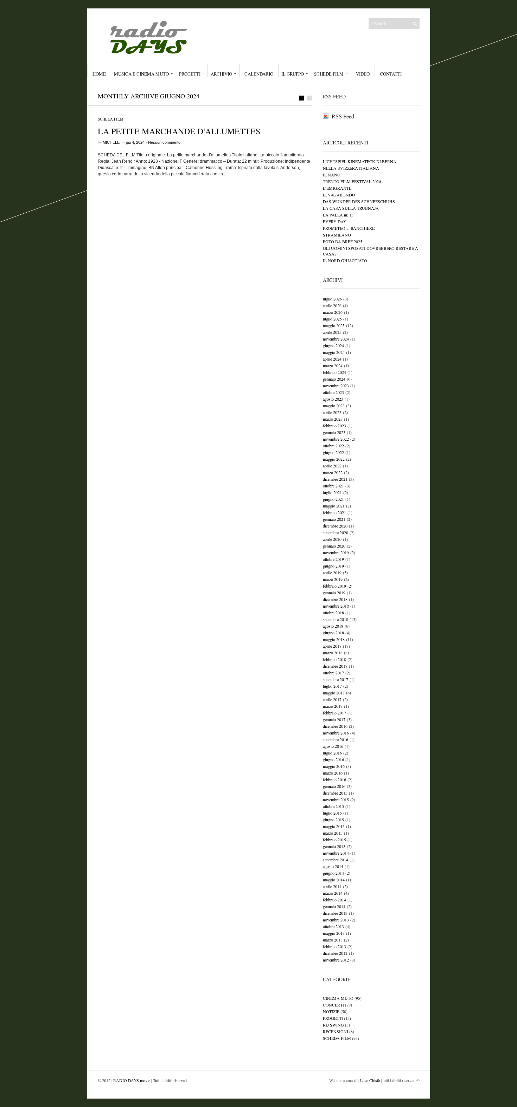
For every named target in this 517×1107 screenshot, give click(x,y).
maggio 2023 (334, 405)
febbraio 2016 (334, 779)
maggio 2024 (334, 352)
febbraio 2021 (334, 512)
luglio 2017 (332, 686)
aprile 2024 (332, 359)
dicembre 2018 (335, 599)
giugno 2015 (333, 819)
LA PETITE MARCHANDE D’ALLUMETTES (179, 131)
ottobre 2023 (333, 392)
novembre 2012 (336, 960)
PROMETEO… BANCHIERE (349, 228)
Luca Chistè (370, 1080)
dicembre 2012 (335, 953)
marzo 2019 (333, 579)
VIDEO (363, 74)
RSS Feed (343, 116)
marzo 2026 (333, 312)
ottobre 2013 (333, 926)
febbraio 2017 (334, 713)
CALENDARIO (258, 74)
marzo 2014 (333, 893)
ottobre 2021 (333, 485)
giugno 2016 (333, 759)
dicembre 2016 (335, 726)
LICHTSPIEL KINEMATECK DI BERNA (359, 161)
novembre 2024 (336, 339)
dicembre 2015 (335, 793)
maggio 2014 (334, 879)
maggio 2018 (334, 639)
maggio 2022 (334, 459)
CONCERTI (333, 1005)
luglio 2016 (332, 753)
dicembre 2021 (335, 479)
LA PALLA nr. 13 (338, 215)
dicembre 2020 (335, 526)
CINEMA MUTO (338, 998)
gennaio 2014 (334, 906)
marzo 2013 (333, 940)
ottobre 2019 (333, 559)
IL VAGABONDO (339, 195)
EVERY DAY (334, 221)
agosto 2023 (333, 399)
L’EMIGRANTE (337, 188)
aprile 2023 (332, 412)
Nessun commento (164, 142)
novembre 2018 (336, 606)
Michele (111, 142)
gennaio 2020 (334, 546)
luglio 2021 (332, 492)
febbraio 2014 (334, 899)
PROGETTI (189, 74)
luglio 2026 (332, 299)
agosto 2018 (333, 626)
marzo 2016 (333, 773)
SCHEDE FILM (329, 74)
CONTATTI (391, 74)
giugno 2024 (333, 345)
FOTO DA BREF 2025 (342, 241)
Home (99, 74)
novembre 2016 (336, 733)
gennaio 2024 (334, 379)
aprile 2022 (332, 465)
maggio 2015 (334, 826)
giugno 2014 (333, 873)
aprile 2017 (332, 699)
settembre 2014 (335, 859)
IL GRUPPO (292, 74)
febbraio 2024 (334, 372)
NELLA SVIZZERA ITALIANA (351, 168)
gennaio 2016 (334, 786)
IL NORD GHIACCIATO (345, 260)
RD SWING (333, 1025)
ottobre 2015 (333, 806)
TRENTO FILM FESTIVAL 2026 (352, 181)
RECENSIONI (335, 1031)
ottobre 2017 (333, 672)
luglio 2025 (332, 319)
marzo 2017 (333, 706)
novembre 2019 (336, 552)
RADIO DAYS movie (131, 1080)
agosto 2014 (333, 866)
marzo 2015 (333, 833)
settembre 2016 (335, 739)
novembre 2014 (336, 853)
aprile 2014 (332, 886)
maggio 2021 (334, 506)
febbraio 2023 (334, 425)
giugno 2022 (333, 452)
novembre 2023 (336, 385)
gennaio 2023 (334, 432)
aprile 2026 (332, 305)
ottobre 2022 (333, 445)
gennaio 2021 (334, 519)
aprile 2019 (332, 572)
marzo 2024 (333, 365)
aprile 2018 (332, 646)
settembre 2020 (335, 532)
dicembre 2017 (335, 666)
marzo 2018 (333, 652)
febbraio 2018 (334, 659)
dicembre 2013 (335, 913)
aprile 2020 (332, 539)
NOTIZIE (331, 1011)
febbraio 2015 (334, 839)
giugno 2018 (333, 632)
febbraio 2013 (334, 946)
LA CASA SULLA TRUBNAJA (351, 208)
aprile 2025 (332, 332)
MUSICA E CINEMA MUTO (141, 74)
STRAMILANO (337, 235)
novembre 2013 (336, 919)
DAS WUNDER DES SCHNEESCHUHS (359, 201)
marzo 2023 (333, 419)
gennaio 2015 (334, 846)
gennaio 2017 (334, 719)
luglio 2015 (332, 813)
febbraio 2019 (334, 586)
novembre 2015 (336, 799)
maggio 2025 (334, 325)
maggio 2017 (334, 692)
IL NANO (331, 174)
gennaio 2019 (334, 592)
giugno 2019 (333, 566)
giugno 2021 (333, 499)
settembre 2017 (335, 679)
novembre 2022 (336, 439)
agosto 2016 (333, 746)
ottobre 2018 (333, 612)
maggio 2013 (334, 933)
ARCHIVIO (221, 74)
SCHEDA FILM (110, 119)
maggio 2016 (334, 766)
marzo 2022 (333, 472)
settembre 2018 (335, 619)
